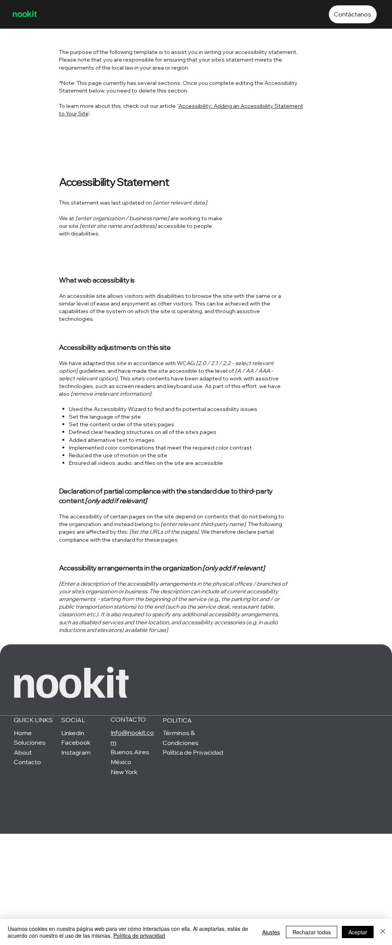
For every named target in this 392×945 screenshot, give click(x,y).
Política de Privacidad (193, 753)
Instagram (76, 753)
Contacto (27, 762)
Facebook (75, 743)
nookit (24, 14)
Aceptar (357, 932)
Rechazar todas (311, 932)
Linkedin (72, 733)
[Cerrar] (382, 932)
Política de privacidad (139, 935)
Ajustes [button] (271, 932)
